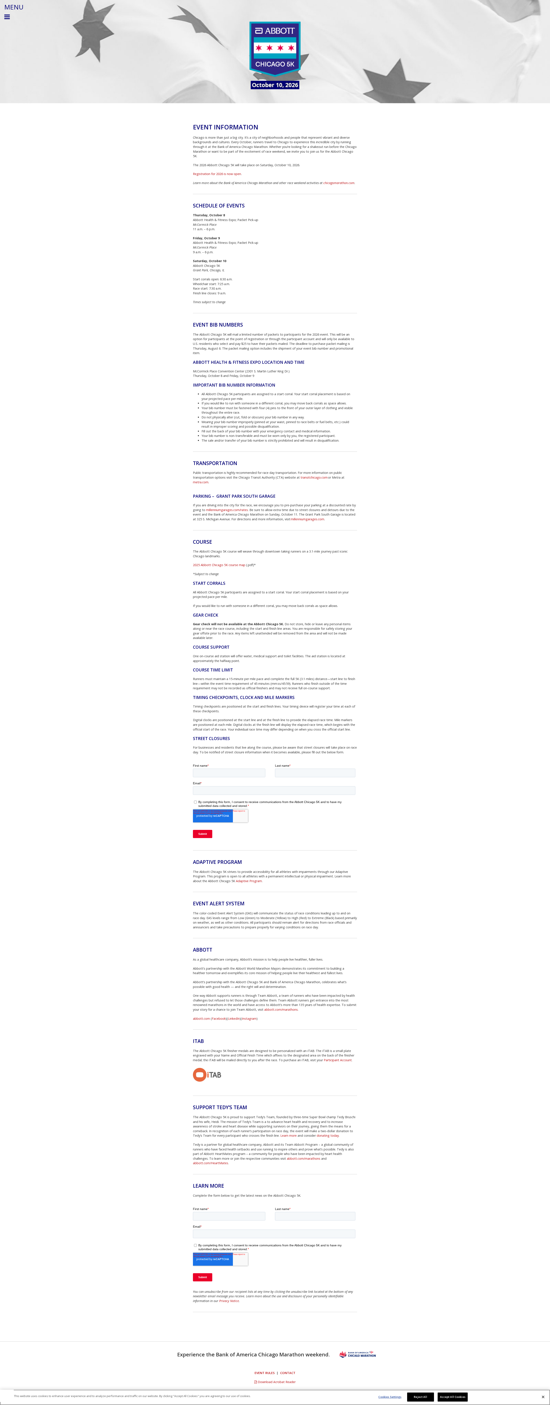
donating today (328, 1135)
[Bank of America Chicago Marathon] (357, 1354)
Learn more (288, 1135)
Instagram (249, 1019)
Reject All (420, 1397)
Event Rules (265, 1373)
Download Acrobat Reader (276, 1382)
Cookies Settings (389, 1397)
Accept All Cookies (452, 1397)
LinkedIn (234, 1019)
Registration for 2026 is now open (217, 174)
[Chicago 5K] (275, 49)
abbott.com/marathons (281, 1009)
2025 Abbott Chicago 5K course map (219, 565)
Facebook (219, 1019)
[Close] (543, 1397)
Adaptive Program (249, 881)
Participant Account (338, 1060)
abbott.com (201, 1019)
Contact (287, 1373)
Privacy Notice (229, 1301)
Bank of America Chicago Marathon (260, 1354)
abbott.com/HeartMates (210, 1163)
